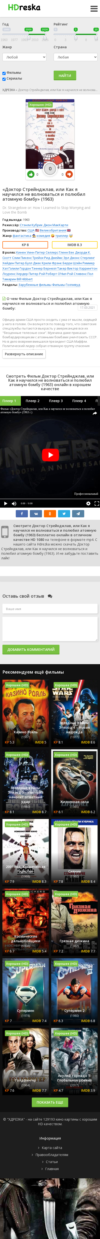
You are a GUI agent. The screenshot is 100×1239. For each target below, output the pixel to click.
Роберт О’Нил (56, 274)
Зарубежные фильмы (34, 284)
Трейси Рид (41, 258)
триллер (61, 235)
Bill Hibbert (25, 279)
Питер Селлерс (46, 252)
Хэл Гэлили (10, 268)
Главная (52, 1168)
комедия (43, 235)
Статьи (52, 1161)
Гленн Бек (66, 252)
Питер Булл (23, 263)
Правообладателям (51, 1154)
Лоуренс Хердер (15, 274)
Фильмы (14, 72)
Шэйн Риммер (84, 263)
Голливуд (73, 284)
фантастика (22, 235)
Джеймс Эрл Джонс (65, 258)
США (30, 230)
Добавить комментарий (31, 649)
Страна (60, 47)
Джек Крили (42, 263)
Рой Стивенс (77, 274)
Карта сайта (52, 1147)
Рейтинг (61, 24)
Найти (65, 75)
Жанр (7, 47)
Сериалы (14, 78)
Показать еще (50, 1102)
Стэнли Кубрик (31, 225)
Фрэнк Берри (62, 263)
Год (5, 24)
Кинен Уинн (25, 252)
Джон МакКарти (55, 225)
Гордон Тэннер (31, 268)
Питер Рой (37, 274)
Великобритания (53, 230)
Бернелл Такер (55, 268)
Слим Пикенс (22, 258)
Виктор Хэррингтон (82, 268)
